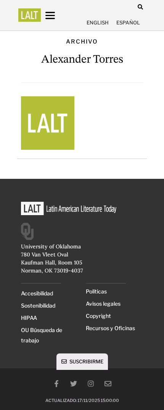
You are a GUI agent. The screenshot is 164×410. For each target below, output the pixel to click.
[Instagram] (91, 384)
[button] (140, 6)
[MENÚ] (57, 15)
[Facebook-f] (56, 384)
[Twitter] (73, 384)
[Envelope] (108, 384)
